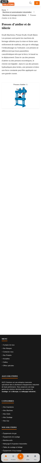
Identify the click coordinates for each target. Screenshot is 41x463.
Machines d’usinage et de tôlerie (14, 15)
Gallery (5, 362)
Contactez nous (8, 352)
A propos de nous (9, 345)
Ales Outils (6, 414)
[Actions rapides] (20, 456)
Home (4, 10)
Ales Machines (8, 410)
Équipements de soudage (11, 437)
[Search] (30, 3)
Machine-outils (8, 440)
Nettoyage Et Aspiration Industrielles (15, 444)
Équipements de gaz (10, 433)
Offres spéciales (8, 365)
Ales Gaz (6, 421)
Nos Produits (7, 355)
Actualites (6, 359)
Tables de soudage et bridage (12, 447)
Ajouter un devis (37, 3)
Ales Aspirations (8, 407)
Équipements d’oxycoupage (12, 451)
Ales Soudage (7, 417)
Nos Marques (7, 348)
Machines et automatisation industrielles (17, 12)
